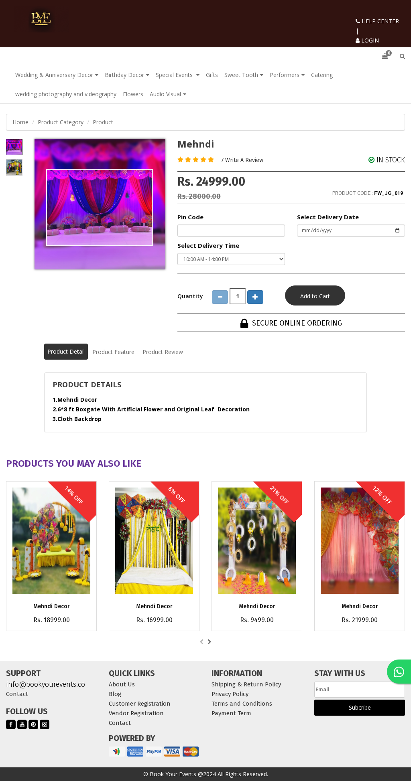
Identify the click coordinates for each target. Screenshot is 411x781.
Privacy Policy (230, 694)
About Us (122, 684)
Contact (17, 694)
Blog (115, 694)
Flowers (133, 94)
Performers (284, 75)
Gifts (212, 75)
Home (20, 122)
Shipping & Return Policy (246, 684)
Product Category (60, 122)
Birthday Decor (124, 75)
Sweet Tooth (241, 75)
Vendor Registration (136, 713)
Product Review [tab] (162, 352)
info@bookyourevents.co (45, 684)
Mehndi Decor (51, 606)
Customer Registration (140, 703)
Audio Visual (165, 94)
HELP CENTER (379, 21)
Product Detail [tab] (66, 351)
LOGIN (369, 40)
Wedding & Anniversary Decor (54, 75)
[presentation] (201, 642)
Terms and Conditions (242, 703)
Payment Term (231, 713)
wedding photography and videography (65, 94)
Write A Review (244, 160)
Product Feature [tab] (113, 352)
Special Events (175, 75)
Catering (322, 75)
